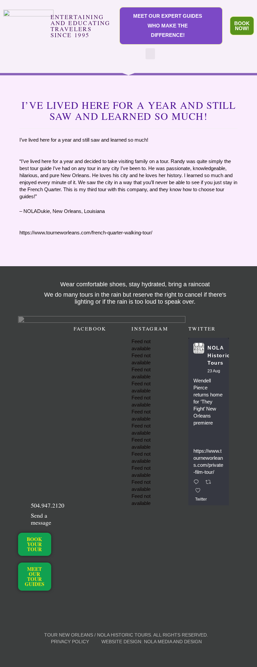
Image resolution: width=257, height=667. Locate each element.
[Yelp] (44, 607)
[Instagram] (44, 600)
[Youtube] (21, 607)
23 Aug (213, 371)
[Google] (32, 607)
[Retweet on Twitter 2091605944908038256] (210, 482)
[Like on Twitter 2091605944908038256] (199, 491)
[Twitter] (32, 600)
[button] (150, 53)
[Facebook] (21, 600)
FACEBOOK (90, 328)
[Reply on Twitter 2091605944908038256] (198, 482)
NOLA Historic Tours (218, 355)
